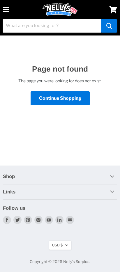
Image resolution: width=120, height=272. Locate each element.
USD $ (57, 245)
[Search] (109, 26)
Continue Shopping (60, 98)
